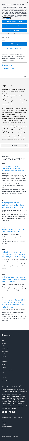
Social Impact (5, 346)
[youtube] (10, 412)
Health (3, 364)
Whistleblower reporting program (7, 426)
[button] (3, 412)
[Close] (27, 2)
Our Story (4, 343)
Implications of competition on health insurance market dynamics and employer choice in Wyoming (14, 254)
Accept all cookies (14, 30)
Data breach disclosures (5, 428)
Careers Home (5, 381)
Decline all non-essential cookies (14, 26)
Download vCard (9, 68)
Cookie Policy (7, 18)
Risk (3, 372)
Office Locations (5, 351)
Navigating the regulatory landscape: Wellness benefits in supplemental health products (13, 205)
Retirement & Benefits (7, 370)
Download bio (8, 65)
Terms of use (4, 422)
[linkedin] (6, 412)
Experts (3, 354)
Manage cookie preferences (14, 21)
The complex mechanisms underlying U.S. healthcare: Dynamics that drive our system (13, 168)
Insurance (4, 367)
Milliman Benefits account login (6, 417)
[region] (14, 16)
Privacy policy (4, 424)
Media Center (5, 348)
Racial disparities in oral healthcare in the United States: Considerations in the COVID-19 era (14, 279)
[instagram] (13, 412)
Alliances (4, 356)
